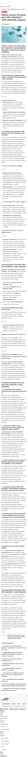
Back (2, 731)
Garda (9, 636)
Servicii (2, 754)
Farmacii (4, 11)
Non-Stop (17, 636)
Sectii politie (4, 738)
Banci (1, 714)
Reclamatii (10, 638)
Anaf (2, 747)
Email (17, 635)
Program (22, 636)
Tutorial (3, 726)
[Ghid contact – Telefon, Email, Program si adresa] (4, 699)
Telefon (19, 638)
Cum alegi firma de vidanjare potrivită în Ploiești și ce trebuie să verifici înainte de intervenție (12, 674)
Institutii (2, 735)
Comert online (3, 716)
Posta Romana (5, 741)
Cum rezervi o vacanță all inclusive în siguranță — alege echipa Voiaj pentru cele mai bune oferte (13, 647)
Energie (2, 722)
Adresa (9, 635)
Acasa (1, 712)
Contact (14, 635)
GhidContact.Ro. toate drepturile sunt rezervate (16, 706)
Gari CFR (2, 733)
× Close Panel (3, 756)
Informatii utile (4, 724)
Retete (15, 638)
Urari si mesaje (5, 729)
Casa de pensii (5, 744)
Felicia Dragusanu (5, 24)
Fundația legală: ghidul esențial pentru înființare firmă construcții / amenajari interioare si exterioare (12, 654)
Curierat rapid (3, 718)
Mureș (12, 636)
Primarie (3, 750)
